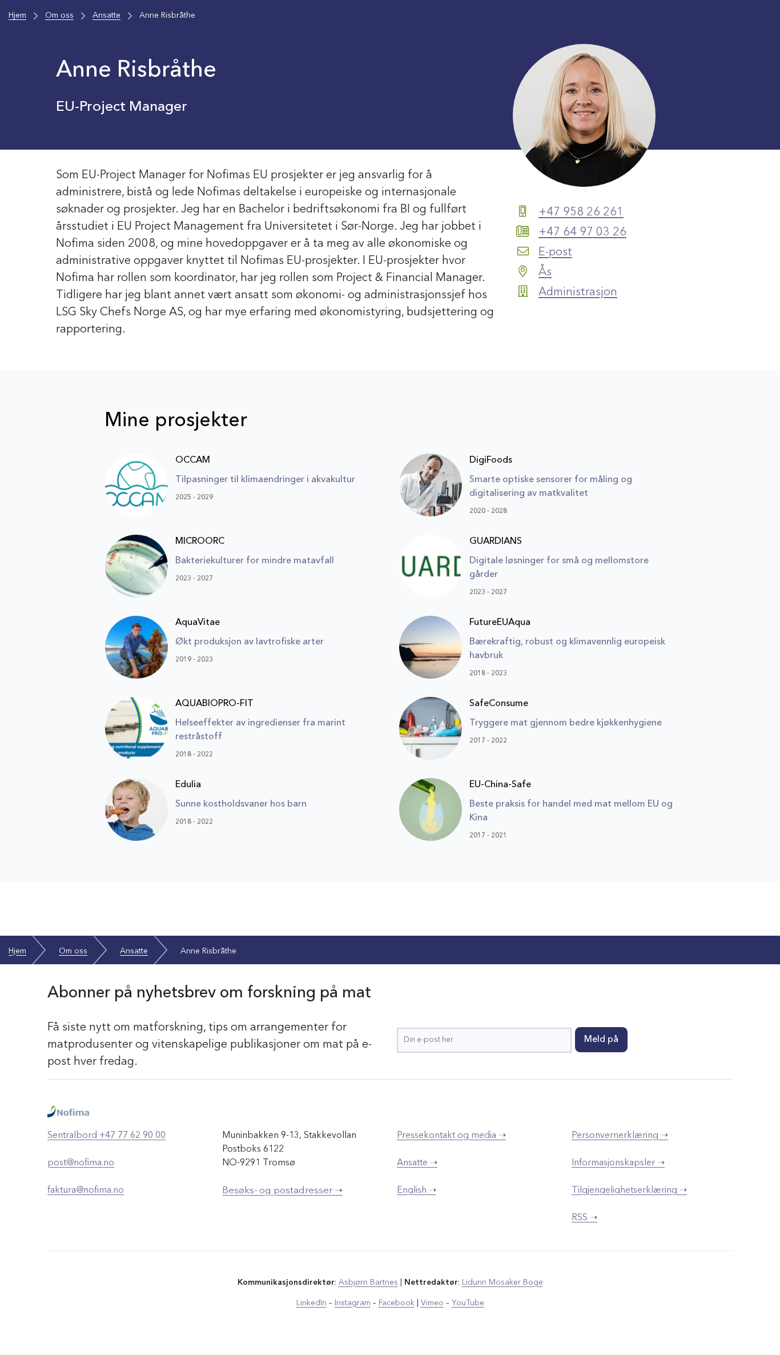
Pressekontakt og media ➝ (451, 1135)
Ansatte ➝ (417, 1163)
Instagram (353, 1303)
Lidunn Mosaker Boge (502, 1282)
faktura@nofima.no (85, 1190)
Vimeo (432, 1303)
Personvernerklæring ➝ (620, 1135)
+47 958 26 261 (581, 212)
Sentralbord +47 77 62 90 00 (106, 1135)
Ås (545, 272)
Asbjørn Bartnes (368, 1282)
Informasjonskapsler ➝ (618, 1163)
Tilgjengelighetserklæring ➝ (629, 1190)
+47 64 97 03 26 (582, 232)
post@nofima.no (80, 1163)
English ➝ (416, 1190)
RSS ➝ (584, 1217)
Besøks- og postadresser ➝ (282, 1191)
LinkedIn (311, 1303)
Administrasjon (577, 292)
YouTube (468, 1303)
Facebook (397, 1303)
